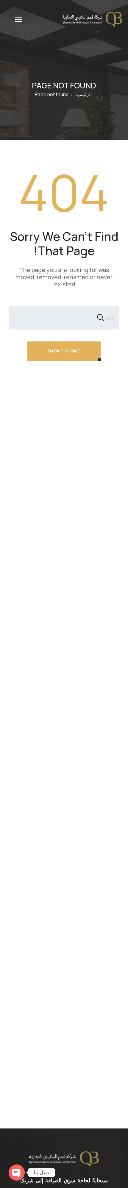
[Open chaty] (17, 1172)
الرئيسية (83, 94)
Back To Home (64, 351)
